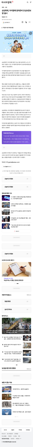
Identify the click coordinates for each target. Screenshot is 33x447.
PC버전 (20, 430)
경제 (3, 7)
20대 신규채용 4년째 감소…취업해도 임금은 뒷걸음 (21, 204)
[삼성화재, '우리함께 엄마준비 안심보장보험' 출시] (16, 42)
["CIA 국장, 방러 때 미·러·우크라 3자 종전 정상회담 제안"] (6, 228)
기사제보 (15, 436)
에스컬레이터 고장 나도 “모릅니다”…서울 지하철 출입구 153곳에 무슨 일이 (22, 404)
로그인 (5, 430)
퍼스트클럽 (4, 436)
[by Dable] (28, 368)
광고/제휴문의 (10, 433)
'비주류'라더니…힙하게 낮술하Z (21, 389)
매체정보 (17, 438)
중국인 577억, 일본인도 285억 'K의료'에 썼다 (21, 211)
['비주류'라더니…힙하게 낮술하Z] (6, 392)
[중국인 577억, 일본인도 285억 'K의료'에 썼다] (6, 214)
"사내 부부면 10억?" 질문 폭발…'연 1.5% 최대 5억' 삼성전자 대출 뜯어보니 (12, 361)
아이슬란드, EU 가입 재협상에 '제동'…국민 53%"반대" (21, 219)
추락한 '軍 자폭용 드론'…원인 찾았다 (22, 412)
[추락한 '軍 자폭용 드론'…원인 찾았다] (6, 414)
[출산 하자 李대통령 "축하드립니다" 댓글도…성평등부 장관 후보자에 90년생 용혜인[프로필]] (27, 340)
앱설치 (12, 430)
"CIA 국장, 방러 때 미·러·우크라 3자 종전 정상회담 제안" (20, 226)
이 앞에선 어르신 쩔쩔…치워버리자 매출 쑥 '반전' (21, 396)
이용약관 (12, 438)
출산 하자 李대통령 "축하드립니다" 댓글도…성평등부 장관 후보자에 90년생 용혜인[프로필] (13, 339)
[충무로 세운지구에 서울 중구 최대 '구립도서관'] (27, 348)
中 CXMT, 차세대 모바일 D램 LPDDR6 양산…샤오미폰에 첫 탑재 (21, 197)
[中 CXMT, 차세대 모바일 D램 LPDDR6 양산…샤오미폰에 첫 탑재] (6, 200)
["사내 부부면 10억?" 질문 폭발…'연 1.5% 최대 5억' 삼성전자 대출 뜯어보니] (27, 362)
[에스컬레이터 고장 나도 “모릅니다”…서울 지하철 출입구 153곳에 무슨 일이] (6, 407)
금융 (6, 7)
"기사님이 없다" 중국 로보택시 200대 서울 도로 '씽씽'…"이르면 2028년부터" (16, 136)
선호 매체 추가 (7, 22)
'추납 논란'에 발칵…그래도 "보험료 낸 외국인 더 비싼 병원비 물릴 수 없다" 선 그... (16, 139)
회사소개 (3, 433)
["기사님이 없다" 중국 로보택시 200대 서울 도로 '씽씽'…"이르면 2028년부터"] (27, 355)
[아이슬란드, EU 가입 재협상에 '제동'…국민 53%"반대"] (6, 221)
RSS (19, 436)
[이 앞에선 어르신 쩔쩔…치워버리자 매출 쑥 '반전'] (6, 399)
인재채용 (16, 433)
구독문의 (10, 436)
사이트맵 (28, 430)
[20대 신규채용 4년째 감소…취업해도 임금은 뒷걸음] (6, 207)
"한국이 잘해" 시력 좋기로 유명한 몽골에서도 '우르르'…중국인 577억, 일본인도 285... (16, 142)
